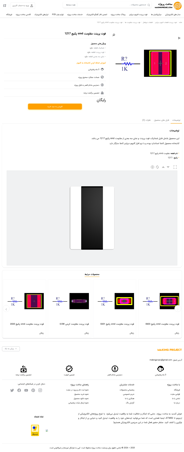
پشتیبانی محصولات (127, 389)
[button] (113, 35)
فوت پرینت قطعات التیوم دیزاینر (166, 22)
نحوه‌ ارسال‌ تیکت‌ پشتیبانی (78, 402)
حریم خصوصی (128, 394)
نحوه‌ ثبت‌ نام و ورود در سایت (77, 389)
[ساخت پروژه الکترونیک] (168, 6)
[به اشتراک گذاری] (179, 38)
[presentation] (6, 308)
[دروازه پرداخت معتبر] (35, 430)
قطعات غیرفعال (148, 22)
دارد (91, 47)
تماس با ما (176, 398)
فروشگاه (177, 389)
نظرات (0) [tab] (146, 120)
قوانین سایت (175, 394)
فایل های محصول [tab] (161, 120)
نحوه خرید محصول (81, 394)
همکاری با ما (129, 398)
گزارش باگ (130, 402)
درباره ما (177, 402)
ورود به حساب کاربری (20, 5)
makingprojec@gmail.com (161, 360)
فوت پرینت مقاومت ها (132, 22)
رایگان (162, 328)
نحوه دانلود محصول (81, 398)
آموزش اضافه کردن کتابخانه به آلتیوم (91, 62)
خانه (180, 22)
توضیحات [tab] (176, 120)
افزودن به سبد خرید (55, 106)
